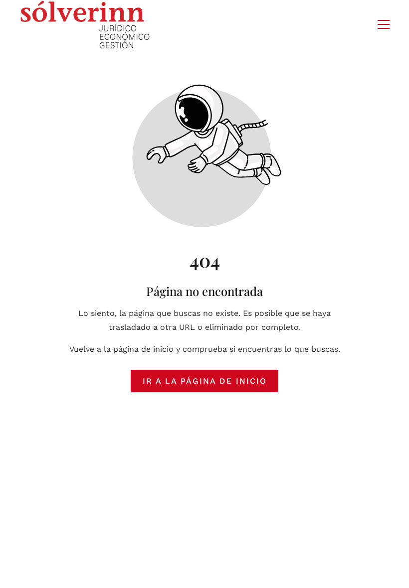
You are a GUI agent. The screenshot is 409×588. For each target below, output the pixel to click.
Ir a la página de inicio (205, 381)
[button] (384, 24)
